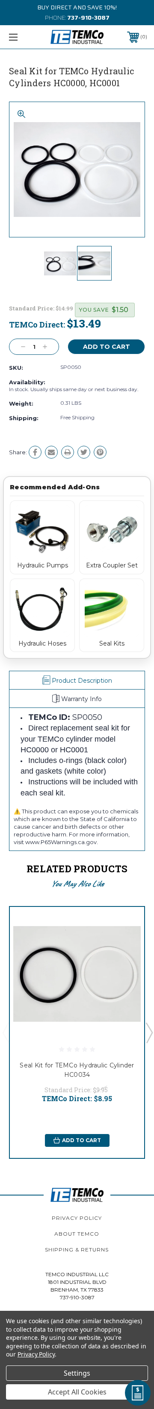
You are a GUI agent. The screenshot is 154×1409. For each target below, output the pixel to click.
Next (149, 1032)
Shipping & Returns (77, 1249)
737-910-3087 (88, 17)
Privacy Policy (77, 1218)
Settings (77, 1373)
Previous (5, 1032)
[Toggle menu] (22, 37)
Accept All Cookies (77, 1392)
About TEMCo (76, 1234)
